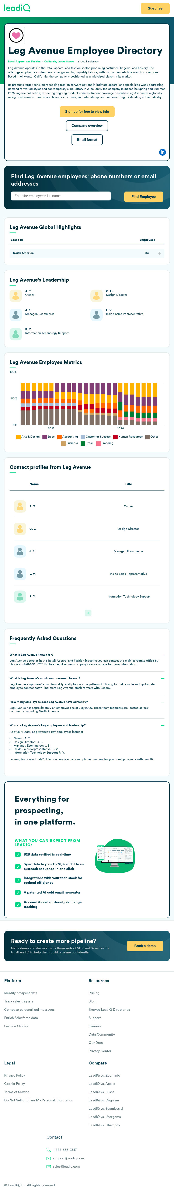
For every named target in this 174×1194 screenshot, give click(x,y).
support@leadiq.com (68, 1158)
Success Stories (16, 1026)
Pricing (94, 993)
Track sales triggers (18, 1001)
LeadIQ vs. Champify (104, 1125)
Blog (92, 1001)
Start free (155, 8)
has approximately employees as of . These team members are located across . (80, 707)
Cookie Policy (14, 1083)
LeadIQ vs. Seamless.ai (106, 1108)
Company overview (87, 125)
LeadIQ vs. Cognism (104, 1100)
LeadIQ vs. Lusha (101, 1092)
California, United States (59, 61)
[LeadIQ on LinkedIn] (164, 1185)
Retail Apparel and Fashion (24, 61)
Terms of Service (16, 1092)
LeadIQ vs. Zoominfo (104, 1075)
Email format (87, 139)
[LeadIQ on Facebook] (157, 1185)
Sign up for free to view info (87, 111)
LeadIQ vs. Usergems (105, 1117)
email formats (75, 688)
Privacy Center (100, 1051)
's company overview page (81, 664)
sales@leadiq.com (66, 1166)
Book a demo (145, 946)
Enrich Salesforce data (21, 1018)
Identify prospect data (20, 993)
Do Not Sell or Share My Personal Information (38, 1100)
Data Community (102, 1034)
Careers (95, 1026)
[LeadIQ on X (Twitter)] (160, 1185)
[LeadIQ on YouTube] (168, 1185)
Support (95, 1018)
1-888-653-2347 (65, 1150)
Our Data (96, 1043)
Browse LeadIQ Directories (109, 1009)
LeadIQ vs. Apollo (102, 1083)
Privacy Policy (14, 1075)
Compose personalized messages (29, 1009)
